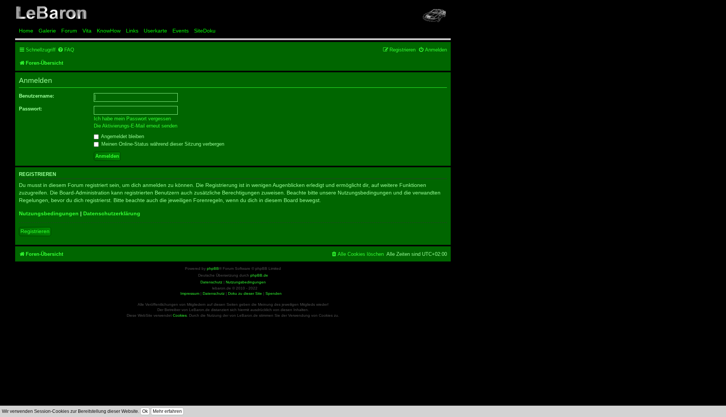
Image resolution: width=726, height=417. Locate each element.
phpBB (213, 268)
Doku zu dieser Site (245, 293)
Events (180, 31)
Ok (145, 411)
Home (26, 31)
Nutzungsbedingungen (49, 213)
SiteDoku (205, 31)
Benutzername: (36, 96)
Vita (87, 31)
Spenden (273, 293)
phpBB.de (259, 275)
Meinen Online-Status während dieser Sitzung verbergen (162, 144)
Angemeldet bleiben (122, 136)
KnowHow (109, 31)
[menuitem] (65, 49)
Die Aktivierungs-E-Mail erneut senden (135, 126)
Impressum (189, 293)
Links (132, 31)
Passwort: (30, 109)
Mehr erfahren (167, 411)
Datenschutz (214, 293)
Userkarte (155, 31)
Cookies (180, 315)
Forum (69, 31)
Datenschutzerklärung (111, 213)
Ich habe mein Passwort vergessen (132, 118)
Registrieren (35, 231)
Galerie (47, 31)
